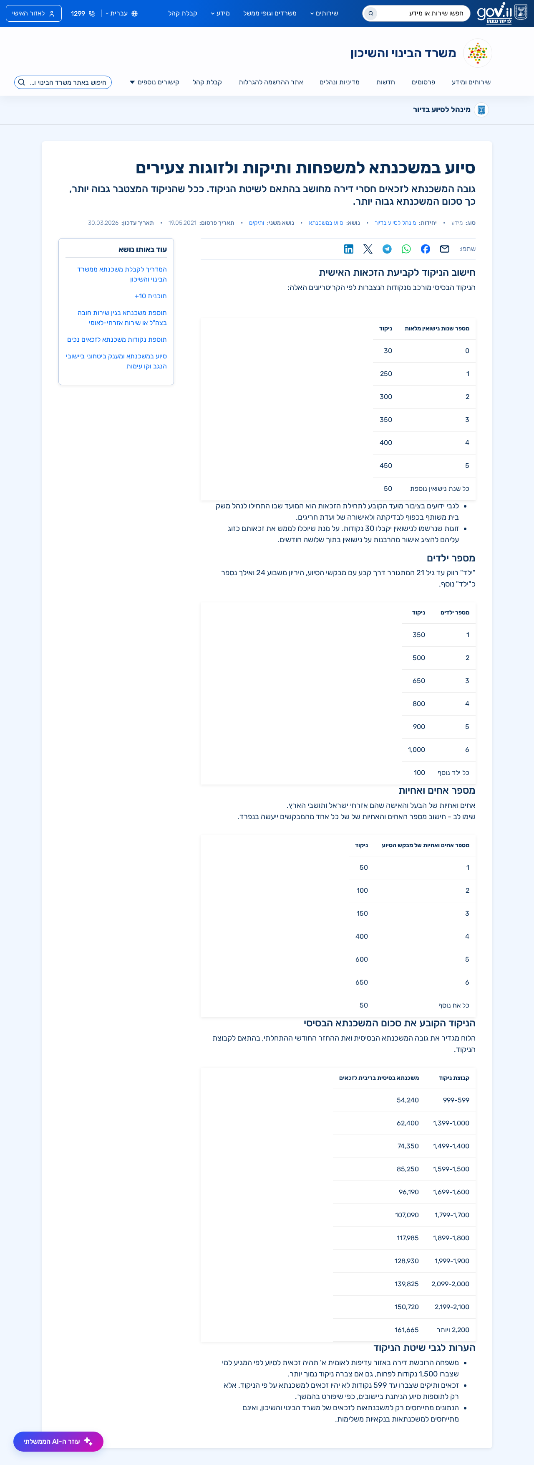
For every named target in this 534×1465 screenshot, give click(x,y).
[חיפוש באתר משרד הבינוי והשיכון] (22, 82)
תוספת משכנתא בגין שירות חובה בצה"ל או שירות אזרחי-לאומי (122, 318)
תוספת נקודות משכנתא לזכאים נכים (117, 339)
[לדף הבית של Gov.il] (502, 13)
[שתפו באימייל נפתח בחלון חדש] (444, 249)
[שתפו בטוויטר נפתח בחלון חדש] (368, 249)
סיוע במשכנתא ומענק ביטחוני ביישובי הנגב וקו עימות (116, 361)
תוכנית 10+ (151, 296)
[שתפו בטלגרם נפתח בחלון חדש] (387, 249)
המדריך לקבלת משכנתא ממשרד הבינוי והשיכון (122, 274)
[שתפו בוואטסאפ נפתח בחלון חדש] (406, 249)
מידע (223, 13)
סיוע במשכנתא (326, 222)
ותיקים (256, 222)
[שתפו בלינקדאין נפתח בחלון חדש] (348, 249)
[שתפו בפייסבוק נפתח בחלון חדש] (425, 249)
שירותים (327, 13)
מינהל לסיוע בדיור (395, 222)
